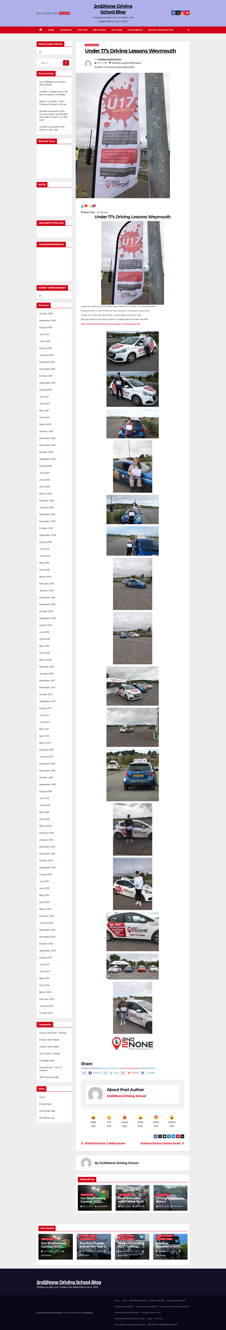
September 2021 (47, 382)
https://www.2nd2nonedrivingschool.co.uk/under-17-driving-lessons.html (110, 324)
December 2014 (47, 930)
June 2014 (44, 971)
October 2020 (46, 452)
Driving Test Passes (49, 1039)
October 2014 (46, 943)
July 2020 (44, 473)
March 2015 (45, 909)
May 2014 (44, 978)
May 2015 (44, 895)
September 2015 (47, 867)
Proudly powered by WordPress (49, 1312)
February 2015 (46, 916)
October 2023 (46, 313)
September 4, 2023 (167, 1251)
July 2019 (44, 549)
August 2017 (45, 708)
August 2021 (45, 389)
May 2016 (44, 812)
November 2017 (47, 687)
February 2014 (46, 999)
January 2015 (46, 923)
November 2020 (47, 445)
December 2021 (47, 362)
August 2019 (45, 542)
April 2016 (44, 819)
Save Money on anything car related (130, 1324)
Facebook (66, 30)
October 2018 (46, 611)
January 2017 (46, 756)
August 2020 (45, 466)
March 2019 (45, 576)
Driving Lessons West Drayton (127, 1312)
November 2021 (47, 369)
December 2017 (47, 680)
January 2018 (46, 673)
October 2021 (46, 376)
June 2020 (44, 479)
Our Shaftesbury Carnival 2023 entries (93, 1201)
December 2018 (47, 597)
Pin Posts (159, 1318)
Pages (150, 1318)
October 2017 (46, 694)
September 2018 (47, 618)
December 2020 (47, 438)
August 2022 (45, 348)
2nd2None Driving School (109, 59)
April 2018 (44, 653)
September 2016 (47, 784)
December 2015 (47, 846)
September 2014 (47, 950)
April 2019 (44, 569)
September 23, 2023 (130, 1251)
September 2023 (47, 320)
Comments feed (47, 1111)
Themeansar (87, 1312)
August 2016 (45, 791)
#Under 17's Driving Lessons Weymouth (115, 67)
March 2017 (45, 743)
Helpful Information (160, 30)
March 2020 (45, 493)
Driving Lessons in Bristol (170, 1199)
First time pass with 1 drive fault (130, 1199)
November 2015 (47, 853)
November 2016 (47, 770)
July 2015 (44, 881)
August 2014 (45, 957)
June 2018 (44, 639)
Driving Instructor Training (52, 1032)
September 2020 (47, 459)
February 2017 (46, 749)
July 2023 (44, 334)
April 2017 (44, 736)
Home (51, 30)
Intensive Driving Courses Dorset (161, 1143)
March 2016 (45, 826)
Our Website (135, 30)
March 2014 (45, 992)
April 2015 (44, 902)
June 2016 (44, 805)
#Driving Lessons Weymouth (126, 62)
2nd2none (102, 1206)
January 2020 (46, 507)
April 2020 (44, 486)
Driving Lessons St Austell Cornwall (174, 1306)
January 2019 (46, 590)
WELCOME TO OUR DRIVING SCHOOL (162, 1324)
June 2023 (44, 341)
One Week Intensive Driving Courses (130, 1318)
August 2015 (45, 874)
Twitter (82, 30)
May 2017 (44, 729)
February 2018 (46, 666)
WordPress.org (47, 1118)
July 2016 (44, 798)
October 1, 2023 (52, 1251)
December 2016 (47, 763)
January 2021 (46, 431)
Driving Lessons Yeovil (151, 1312)
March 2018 (45, 659)
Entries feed (45, 1104)
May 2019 (44, 563)
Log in (42, 1097)
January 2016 (46, 840)
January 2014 (46, 1006)
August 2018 (45, 625)
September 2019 (47, 535)
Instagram (99, 30)
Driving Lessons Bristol (176, 1300)
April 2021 (44, 417)
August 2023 (45, 327)
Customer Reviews (156, 1300)
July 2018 (44, 632)
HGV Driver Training (49, 1053)
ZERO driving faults (49, 1077)
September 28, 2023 (92, 1251)
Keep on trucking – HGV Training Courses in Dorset (132, 1246)
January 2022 (46, 355)
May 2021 (44, 410)
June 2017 (44, 722)
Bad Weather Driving (138, 1300)
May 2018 (44, 646)
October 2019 (46, 528)
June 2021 (44, 403)
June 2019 (44, 556)
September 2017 (47, 701)
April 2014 (44, 985)
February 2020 (46, 500)
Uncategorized (46, 1060)
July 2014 (44, 964)
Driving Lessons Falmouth (146, 1306)
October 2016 (46, 777)
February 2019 (46, 583)
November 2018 (47, 604)
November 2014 (47, 936)
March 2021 (45, 424)
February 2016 (46, 833)
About (124, 1300)
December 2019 (47, 514)
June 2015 (44, 888)
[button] (188, 30)
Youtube (117, 30)
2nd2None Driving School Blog (68, 1282)
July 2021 (44, 396)
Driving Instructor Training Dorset (105, 1143)
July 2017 (44, 715)
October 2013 (46, 1013)
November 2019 (47, 521)
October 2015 (46, 860)
